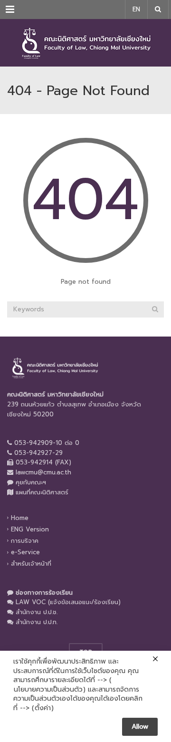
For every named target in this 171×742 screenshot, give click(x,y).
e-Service (25, 552)
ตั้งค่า (43, 708)
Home (19, 517)
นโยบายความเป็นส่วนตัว (48, 689)
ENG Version (30, 529)
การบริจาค (24, 540)
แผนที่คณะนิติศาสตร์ (42, 492)
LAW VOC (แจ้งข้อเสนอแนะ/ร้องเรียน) (68, 602)
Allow (140, 727)
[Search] (155, 309)
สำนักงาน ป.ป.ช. (36, 612)
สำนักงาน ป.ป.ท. (36, 621)
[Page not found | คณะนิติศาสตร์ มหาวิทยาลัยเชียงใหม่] (85, 43)
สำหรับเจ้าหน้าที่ (31, 563)
